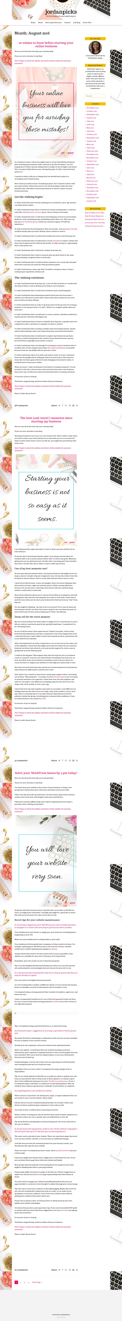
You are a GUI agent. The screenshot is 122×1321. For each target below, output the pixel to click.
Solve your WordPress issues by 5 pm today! (46, 773)
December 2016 (92, 188)
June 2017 (90, 168)
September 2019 (93, 114)
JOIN (43, 699)
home (40, 1174)
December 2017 (92, 154)
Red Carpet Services (53, 23)
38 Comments (21, 405)
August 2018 (91, 141)
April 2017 (90, 174)
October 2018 (92, 134)
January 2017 (92, 184)
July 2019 (90, 121)
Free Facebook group (29, 222)
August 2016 (91, 201)
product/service (62, 1151)
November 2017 (92, 158)
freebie (57, 241)
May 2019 (90, 128)
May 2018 (90, 144)
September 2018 (93, 138)
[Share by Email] (73, 405)
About (40, 23)
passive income (71, 229)
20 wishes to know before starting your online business (46, 44)
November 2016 (92, 191)
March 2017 (91, 178)
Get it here (64, 1210)
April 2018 (90, 148)
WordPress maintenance (58, 1081)
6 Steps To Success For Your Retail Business (95, 226)
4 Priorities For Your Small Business (95, 223)
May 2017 (90, 171)
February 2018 (92, 151)
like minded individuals (57, 348)
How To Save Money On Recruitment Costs (95, 216)
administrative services (32, 212)
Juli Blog (76, 23)
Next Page (36, 1282)
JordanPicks (61, 11)
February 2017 (92, 181)
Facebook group (60, 677)
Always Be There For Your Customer (95, 219)
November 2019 (92, 108)
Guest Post (87, 23)
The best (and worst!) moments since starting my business (46, 419)
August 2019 (91, 118)
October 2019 (92, 111)
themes (54, 949)
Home (33, 23)
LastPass (56, 1002)
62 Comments (21, 1270)
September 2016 (93, 198)
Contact (67, 23)
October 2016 (92, 194)
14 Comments (21, 760)
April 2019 (90, 131)
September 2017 (93, 164)
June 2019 (90, 124)
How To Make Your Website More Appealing (95, 213)
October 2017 (92, 161)
